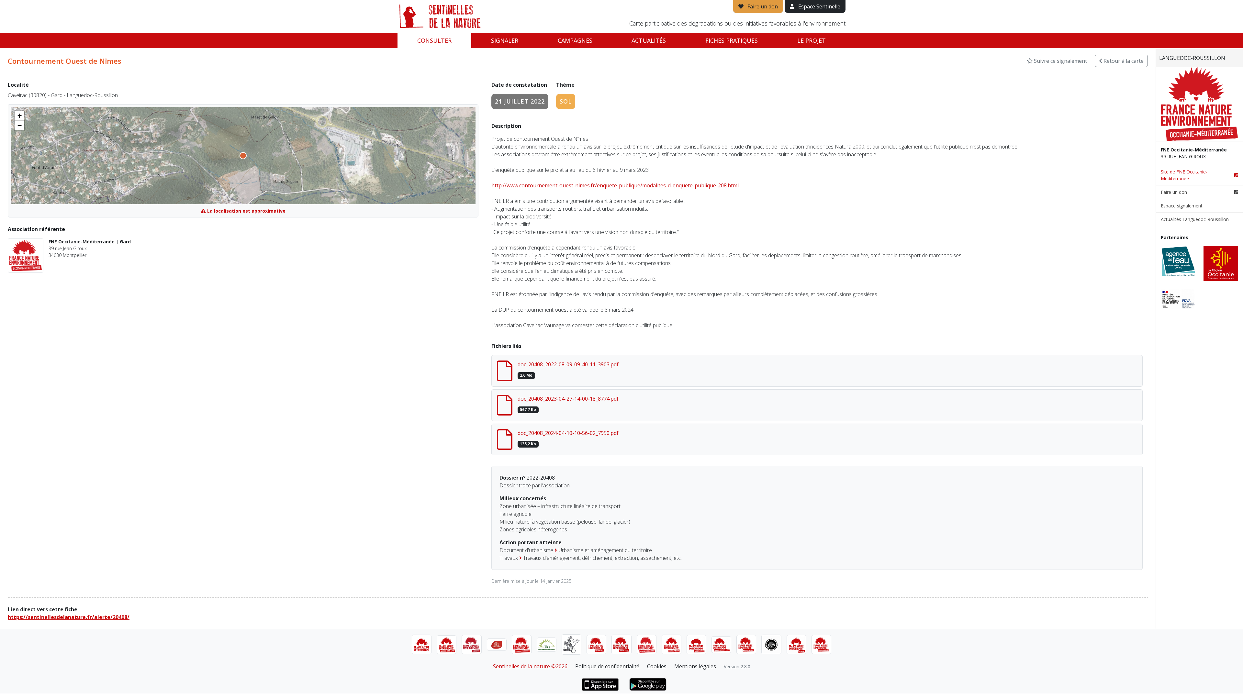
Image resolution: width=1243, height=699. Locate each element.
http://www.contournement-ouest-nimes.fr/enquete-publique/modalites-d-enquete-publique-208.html (615, 185)
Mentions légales (695, 666)
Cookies (656, 666)
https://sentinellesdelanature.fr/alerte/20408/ (68, 617)
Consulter (434, 40)
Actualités (649, 40)
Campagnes (575, 40)
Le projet (811, 40)
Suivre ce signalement (1060, 60)
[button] (19, 116)
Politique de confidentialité (607, 666)
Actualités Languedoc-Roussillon (1195, 219)
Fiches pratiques (731, 40)
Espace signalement (1182, 206)
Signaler (504, 40)
